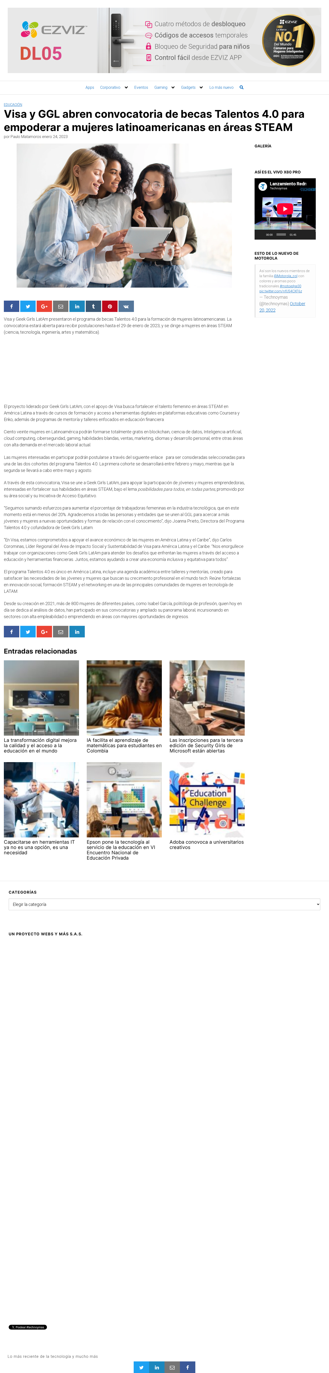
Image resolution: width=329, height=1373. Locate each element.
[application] (285, 209)
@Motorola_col (285, 276)
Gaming (160, 87)
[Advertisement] (40, 371)
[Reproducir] (260, 234)
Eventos (141, 87)
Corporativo (110, 87)
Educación (13, 105)
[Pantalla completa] (309, 234)
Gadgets (188, 87)
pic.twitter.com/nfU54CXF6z (280, 291)
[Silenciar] (301, 234)
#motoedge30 (290, 286)
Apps (90, 87)
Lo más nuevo (222, 87)
